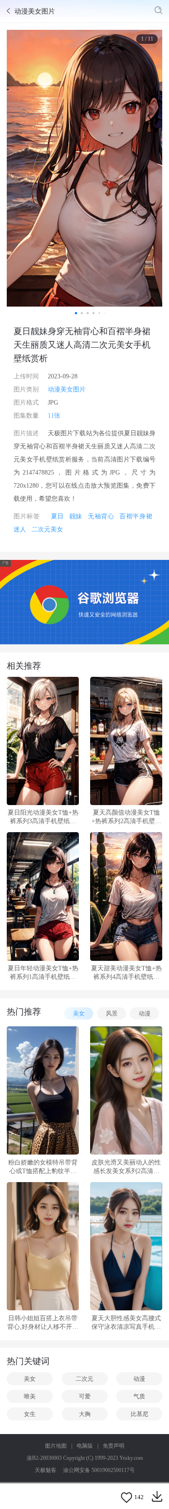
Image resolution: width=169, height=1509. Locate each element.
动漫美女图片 (67, 389)
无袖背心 (101, 516)
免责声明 (113, 1446)
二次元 (84, 1378)
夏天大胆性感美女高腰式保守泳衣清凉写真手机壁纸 (126, 1323)
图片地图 (56, 1446)
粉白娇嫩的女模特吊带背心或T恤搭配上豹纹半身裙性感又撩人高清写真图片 (43, 1167)
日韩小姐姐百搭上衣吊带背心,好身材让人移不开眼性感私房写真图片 (42, 1323)
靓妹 (75, 516)
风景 (112, 1013)
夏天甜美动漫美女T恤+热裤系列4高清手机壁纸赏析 (126, 973)
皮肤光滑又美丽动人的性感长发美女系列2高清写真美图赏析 (126, 1167)
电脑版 (85, 1446)
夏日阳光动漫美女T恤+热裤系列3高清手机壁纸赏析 (43, 817)
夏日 (57, 516)
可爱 (85, 1396)
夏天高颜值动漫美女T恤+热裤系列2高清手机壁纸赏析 (126, 817)
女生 (30, 1414)
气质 (139, 1396)
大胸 (85, 1414)
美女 (79, 1013)
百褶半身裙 (135, 516)
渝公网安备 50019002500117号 (99, 1470)
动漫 (145, 1013)
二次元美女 (47, 529)
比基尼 (139, 1414)
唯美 (30, 1396)
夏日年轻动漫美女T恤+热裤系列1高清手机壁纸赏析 (43, 973)
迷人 (20, 529)
